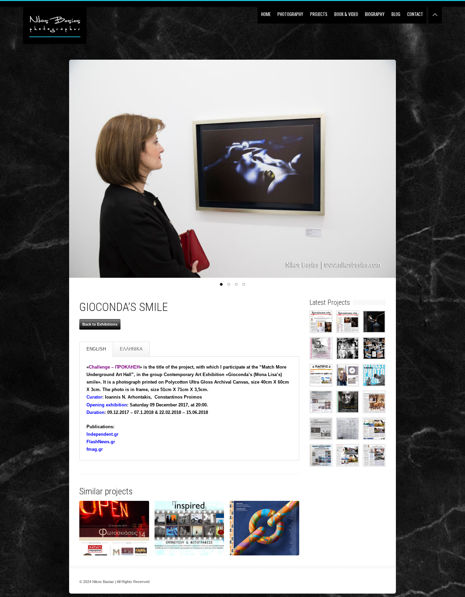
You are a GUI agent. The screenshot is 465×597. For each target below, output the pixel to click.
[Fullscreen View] (435, 12)
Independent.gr (102, 434)
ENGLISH (96, 349)
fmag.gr (94, 449)
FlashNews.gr (100, 441)
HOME (266, 14)
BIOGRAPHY (375, 14)
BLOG (395, 14)
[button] (221, 284)
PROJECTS (318, 14)
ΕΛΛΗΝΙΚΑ (131, 349)
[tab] (96, 349)
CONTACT (415, 14)
